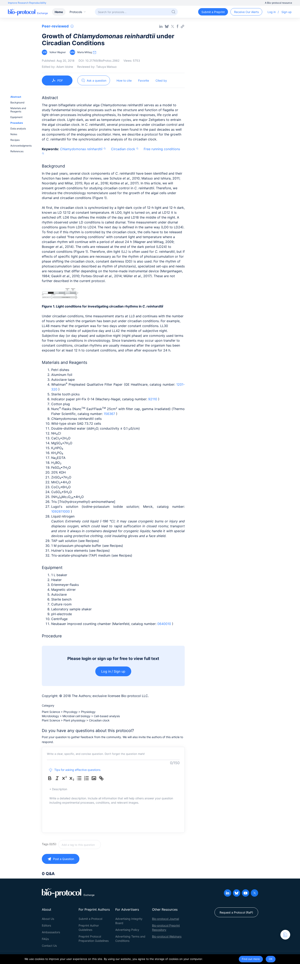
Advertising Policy (127, 929)
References (16, 151)
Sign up (286, 12)
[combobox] (94, 844)
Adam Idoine (64, 66)
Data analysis (18, 128)
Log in (272, 12)
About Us (48, 918)
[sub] (72, 778)
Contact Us (49, 945)
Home (59, 12)
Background (17, 102)
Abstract (15, 96)
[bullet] (80, 778)
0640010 (164, 624)
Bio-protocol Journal (165, 918)
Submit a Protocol (90, 918)
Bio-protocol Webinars (166, 936)
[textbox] (79, 844)
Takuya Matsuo (106, 66)
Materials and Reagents (18, 110)
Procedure (16, 122)
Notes (13, 134)
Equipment (16, 117)
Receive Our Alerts (246, 12)
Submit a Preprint (213, 12)
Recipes (15, 139)
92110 (153, 399)
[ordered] (87, 778)
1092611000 (61, 511)
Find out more (251, 959)
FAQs (45, 939)
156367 (110, 414)
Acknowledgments (21, 145)
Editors (46, 925)
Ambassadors (51, 932)
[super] (65, 778)
